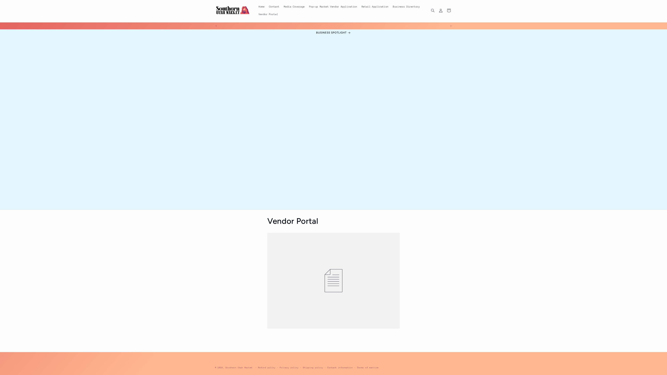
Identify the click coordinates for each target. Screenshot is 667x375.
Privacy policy (289, 367)
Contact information (340, 367)
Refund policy (267, 367)
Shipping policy (313, 367)
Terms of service (368, 367)
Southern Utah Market (239, 367)
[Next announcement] (451, 25)
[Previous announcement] (216, 25)
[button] (433, 10)
